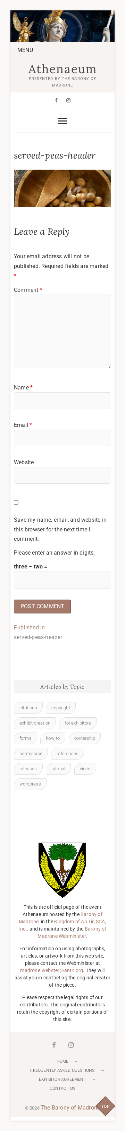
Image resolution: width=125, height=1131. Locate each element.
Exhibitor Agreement (62, 1079)
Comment (28, 290)
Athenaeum (62, 69)
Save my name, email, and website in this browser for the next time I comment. (60, 529)
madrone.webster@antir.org (51, 970)
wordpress (30, 784)
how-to (53, 738)
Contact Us (63, 1088)
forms (25, 738)
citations (28, 707)
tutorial (58, 768)
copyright (60, 707)
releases (28, 768)
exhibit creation (34, 723)
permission (30, 753)
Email (23, 425)
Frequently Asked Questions (62, 1070)
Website (24, 462)
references (67, 753)
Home (63, 1061)
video (85, 768)
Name (23, 387)
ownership (84, 738)
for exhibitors (78, 723)
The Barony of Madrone (70, 1107)
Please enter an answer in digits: (54, 552)
